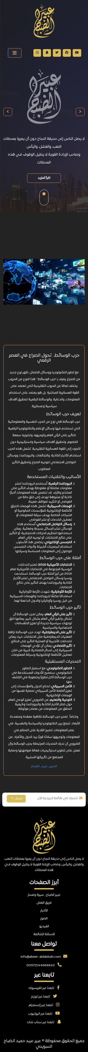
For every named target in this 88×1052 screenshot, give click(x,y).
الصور (44, 918)
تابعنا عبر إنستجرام (41, 1005)
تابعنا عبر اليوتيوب (40, 1014)
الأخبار (44, 911)
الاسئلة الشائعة (44, 934)
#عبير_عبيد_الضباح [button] (44, 766)
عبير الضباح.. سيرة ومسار (44, 895)
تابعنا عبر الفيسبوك (41, 988)
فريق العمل (44, 903)
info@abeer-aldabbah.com (41, 957)
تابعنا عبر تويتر (41, 997)
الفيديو (44, 926)
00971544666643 (40, 965)
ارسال (18, 798)
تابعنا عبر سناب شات (41, 1022)
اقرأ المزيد (44, 178)
